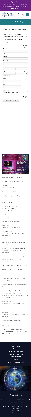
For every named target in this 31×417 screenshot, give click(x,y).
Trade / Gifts (15, 346)
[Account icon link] (23, 14)
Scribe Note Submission (15, 354)
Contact (15, 349)
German (15, 359)
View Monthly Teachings (15, 22)
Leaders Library (16, 356)
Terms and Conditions (15, 351)
